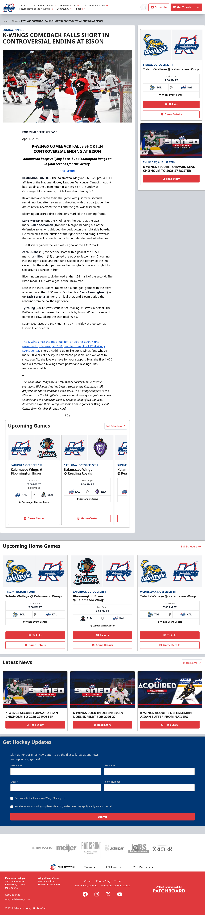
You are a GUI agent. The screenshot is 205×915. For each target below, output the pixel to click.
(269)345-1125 (12, 894)
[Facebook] (85, 894)
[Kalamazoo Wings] (9, 7)
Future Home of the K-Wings (34, 8)
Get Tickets (184, 7)
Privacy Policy (103, 881)
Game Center (36, 518)
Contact (88, 881)
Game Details (173, 114)
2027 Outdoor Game (94, 5)
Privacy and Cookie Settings (115, 885)
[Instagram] (96, 894)
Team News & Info (43, 5)
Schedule (161, 7)
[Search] (144, 7)
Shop (79, 8)
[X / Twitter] (108, 894)
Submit (102, 817)
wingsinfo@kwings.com (17, 899)
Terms (117, 881)
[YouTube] (119, 894)
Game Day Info (68, 5)
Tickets (23, 5)
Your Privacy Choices (86, 885)
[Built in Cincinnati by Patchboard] (169, 889)
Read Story (173, 179)
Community (63, 8)
